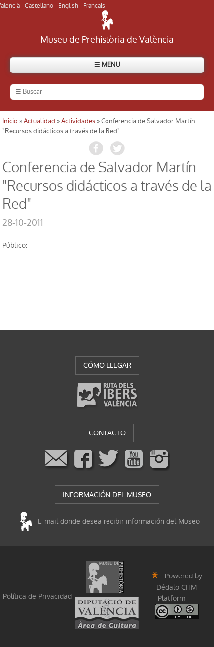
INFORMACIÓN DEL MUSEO (107, 495)
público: (14, 245)
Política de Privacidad (37, 596)
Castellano (39, 6)
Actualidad (39, 121)
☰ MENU (107, 64)
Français (94, 6)
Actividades (78, 121)
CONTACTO (107, 433)
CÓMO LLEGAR (107, 365)
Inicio (10, 121)
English (68, 6)
